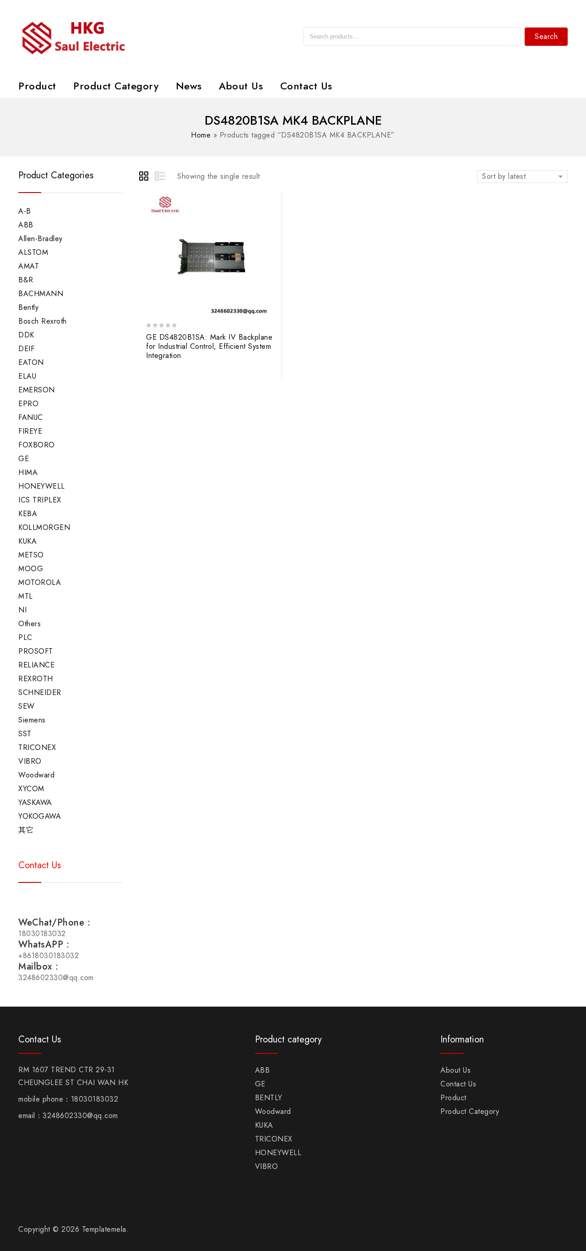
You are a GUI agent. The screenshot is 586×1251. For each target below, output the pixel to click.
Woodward (36, 775)
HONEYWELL (41, 486)
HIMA (28, 472)
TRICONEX (37, 747)
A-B (24, 211)
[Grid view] (145, 177)
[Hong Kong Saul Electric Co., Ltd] (92, 36)
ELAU (27, 376)
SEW (26, 706)
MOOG (30, 568)
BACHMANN (40, 293)
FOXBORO (36, 445)
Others (29, 623)
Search (546, 36)
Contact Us (306, 85)
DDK (26, 335)
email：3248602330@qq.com (68, 1115)
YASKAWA (35, 802)
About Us (241, 85)
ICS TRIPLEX (39, 500)
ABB (25, 225)
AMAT (28, 266)
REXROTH (35, 678)
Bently (28, 307)
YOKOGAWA (39, 816)
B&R (25, 280)
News (189, 85)
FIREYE (30, 431)
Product (37, 85)
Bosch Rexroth (42, 321)
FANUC (30, 417)
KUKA (27, 541)
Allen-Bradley (40, 238)
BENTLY (268, 1097)
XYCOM (31, 788)
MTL (25, 596)
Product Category (115, 85)
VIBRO (30, 761)
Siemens (32, 720)
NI (22, 610)
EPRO (28, 403)
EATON (31, 362)
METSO (31, 555)
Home (201, 135)
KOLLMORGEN (44, 527)
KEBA (27, 513)
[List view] (161, 177)
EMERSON (36, 390)
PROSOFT (35, 651)
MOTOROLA (39, 582)
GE (23, 458)
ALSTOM (33, 252)
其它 (25, 830)
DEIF (26, 348)
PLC (25, 637)
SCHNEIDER (39, 692)
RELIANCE (36, 665)
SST (25, 733)
